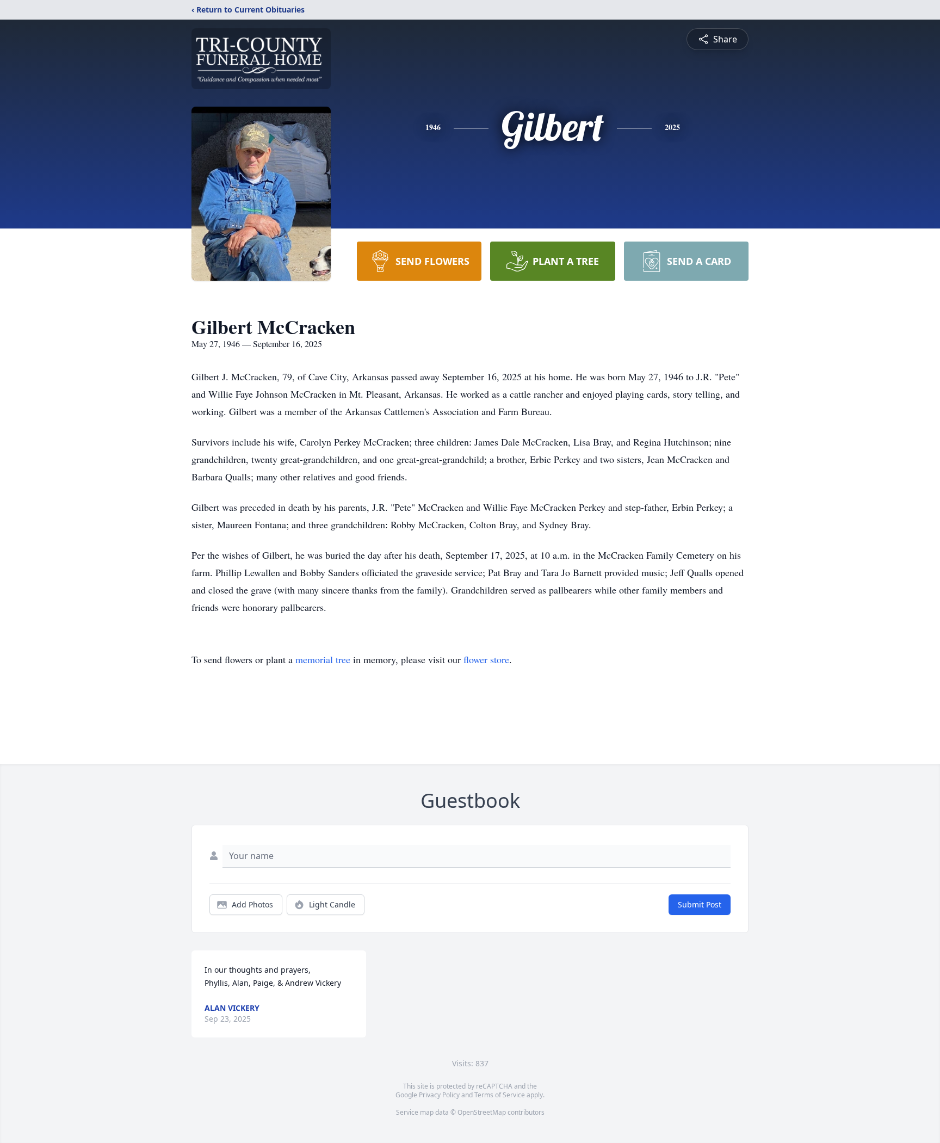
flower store (486, 659)
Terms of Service (499, 1094)
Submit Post (699, 904)
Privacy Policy (439, 1094)
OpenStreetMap (481, 1112)
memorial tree (322, 659)
